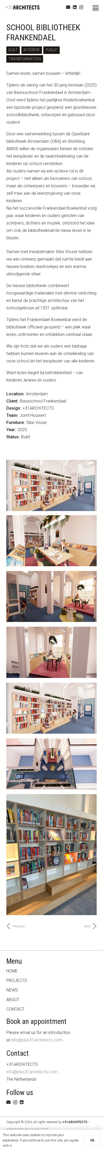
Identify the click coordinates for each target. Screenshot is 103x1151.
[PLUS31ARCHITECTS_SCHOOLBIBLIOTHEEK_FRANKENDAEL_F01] (51, 855)
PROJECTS (16, 980)
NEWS (12, 990)
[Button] (94, 1082)
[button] (95, 8)
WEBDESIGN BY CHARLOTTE (27, 1129)
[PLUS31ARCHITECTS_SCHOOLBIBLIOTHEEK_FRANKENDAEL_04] (51, 652)
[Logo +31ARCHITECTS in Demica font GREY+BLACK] (22, 7)
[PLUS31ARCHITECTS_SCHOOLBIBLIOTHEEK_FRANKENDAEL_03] (51, 596)
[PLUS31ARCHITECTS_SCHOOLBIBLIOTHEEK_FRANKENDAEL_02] (51, 541)
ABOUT (13, 999)
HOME (12, 970)
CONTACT (15, 1009)
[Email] (68, 7)
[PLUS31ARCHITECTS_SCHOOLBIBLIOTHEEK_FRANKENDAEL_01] (51, 708)
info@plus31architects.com (36, 1039)
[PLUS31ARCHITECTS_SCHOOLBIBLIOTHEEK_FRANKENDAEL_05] (51, 764)
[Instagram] (81, 7)
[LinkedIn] (75, 7)
